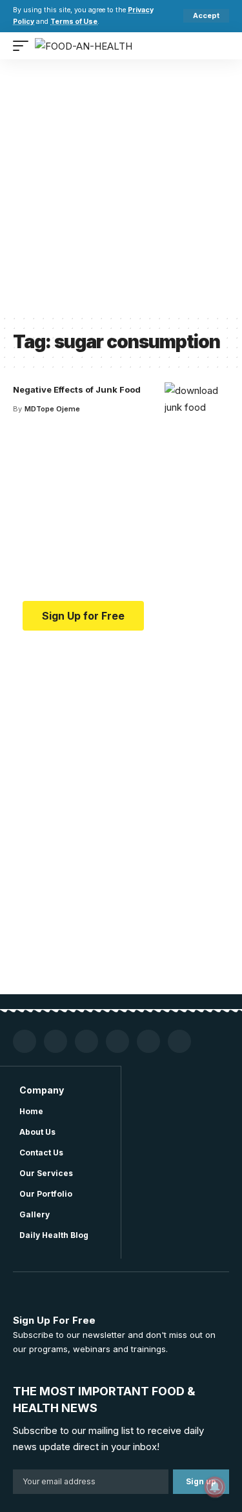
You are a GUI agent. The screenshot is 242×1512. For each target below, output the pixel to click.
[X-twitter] (117, 1041)
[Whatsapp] (148, 1041)
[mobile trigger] (24, 45)
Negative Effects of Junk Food (77, 389)
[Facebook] (24, 1041)
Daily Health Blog (53, 1235)
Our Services (46, 1173)
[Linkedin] (179, 1041)
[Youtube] (55, 1041)
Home (31, 1111)
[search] (219, 45)
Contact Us (41, 1152)
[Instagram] (86, 1041)
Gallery (34, 1214)
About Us (37, 1132)
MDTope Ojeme (52, 408)
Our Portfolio (45, 1194)
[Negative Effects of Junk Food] (197, 408)
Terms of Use (73, 21)
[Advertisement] (121, 187)
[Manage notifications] (215, 1487)
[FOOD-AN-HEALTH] (83, 45)
